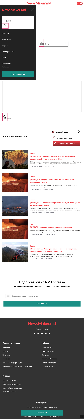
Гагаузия (45, 355)
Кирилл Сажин (36, 259)
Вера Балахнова (36, 189)
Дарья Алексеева (37, 212)
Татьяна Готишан (37, 166)
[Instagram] (42, 333)
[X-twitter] (38, 333)
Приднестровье (48, 351)
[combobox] (42, 118)
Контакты (6, 355)
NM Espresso (47, 347)
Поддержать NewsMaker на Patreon (17, 366)
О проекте (6, 347)
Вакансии (6, 359)
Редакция (6, 351)
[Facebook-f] (34, 333)
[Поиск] (4, 117)
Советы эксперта (49, 363)
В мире (32, 153)
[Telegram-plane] (49, 333)
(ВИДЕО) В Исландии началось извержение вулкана (51, 227)
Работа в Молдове (49, 359)
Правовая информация (12, 363)
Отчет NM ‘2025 (48, 366)
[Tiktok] (46, 333)
